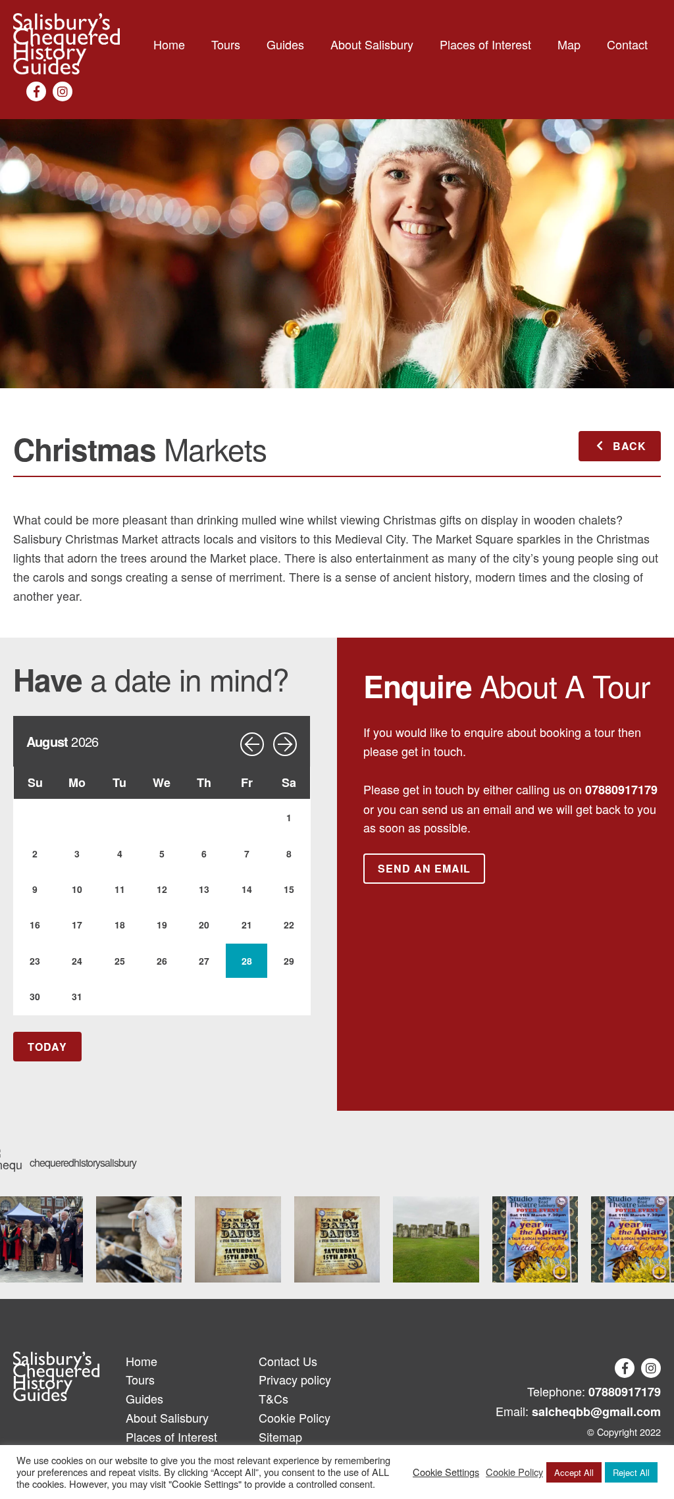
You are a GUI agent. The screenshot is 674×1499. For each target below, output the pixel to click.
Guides (285, 44)
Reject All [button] (631, 1472)
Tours (225, 44)
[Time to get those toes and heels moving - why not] (337, 1239)
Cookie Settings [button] (446, 1472)
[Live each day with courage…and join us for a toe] (238, 1239)
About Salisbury (371, 44)
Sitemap (280, 1436)
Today (47, 1046)
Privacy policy (295, 1379)
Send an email (424, 868)
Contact (627, 44)
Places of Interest (485, 44)
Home (169, 44)
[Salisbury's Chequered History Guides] (66, 44)
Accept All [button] (574, 1472)
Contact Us (288, 1360)
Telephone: (594, 1391)
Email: (578, 1411)
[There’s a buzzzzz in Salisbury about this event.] (535, 1239)
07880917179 (621, 789)
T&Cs (273, 1398)
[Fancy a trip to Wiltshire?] (436, 1239)
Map (569, 44)
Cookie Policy (294, 1417)
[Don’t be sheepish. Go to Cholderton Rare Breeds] (139, 1239)
